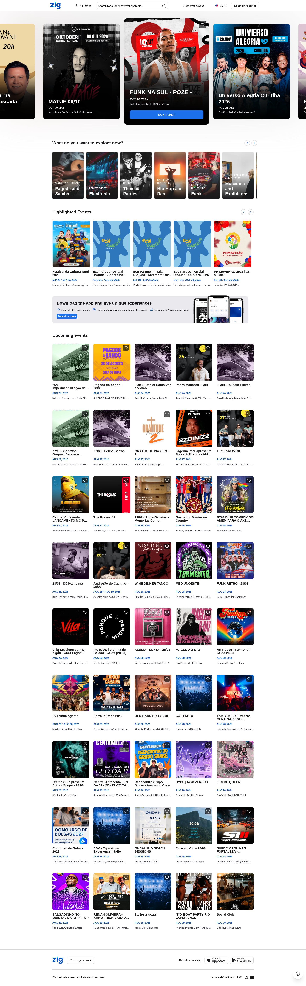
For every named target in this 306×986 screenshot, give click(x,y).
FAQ (239, 977)
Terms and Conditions (222, 977)
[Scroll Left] (247, 143)
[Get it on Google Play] (242, 960)
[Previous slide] (7, 71)
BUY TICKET (153, 114)
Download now (67, 316)
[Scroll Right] (254, 143)
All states (85, 5)
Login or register (245, 5)
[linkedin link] (252, 977)
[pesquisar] (164, 6)
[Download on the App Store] (216, 960)
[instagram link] (246, 977)
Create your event (193, 5)
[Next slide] (299, 71)
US (221, 5)
